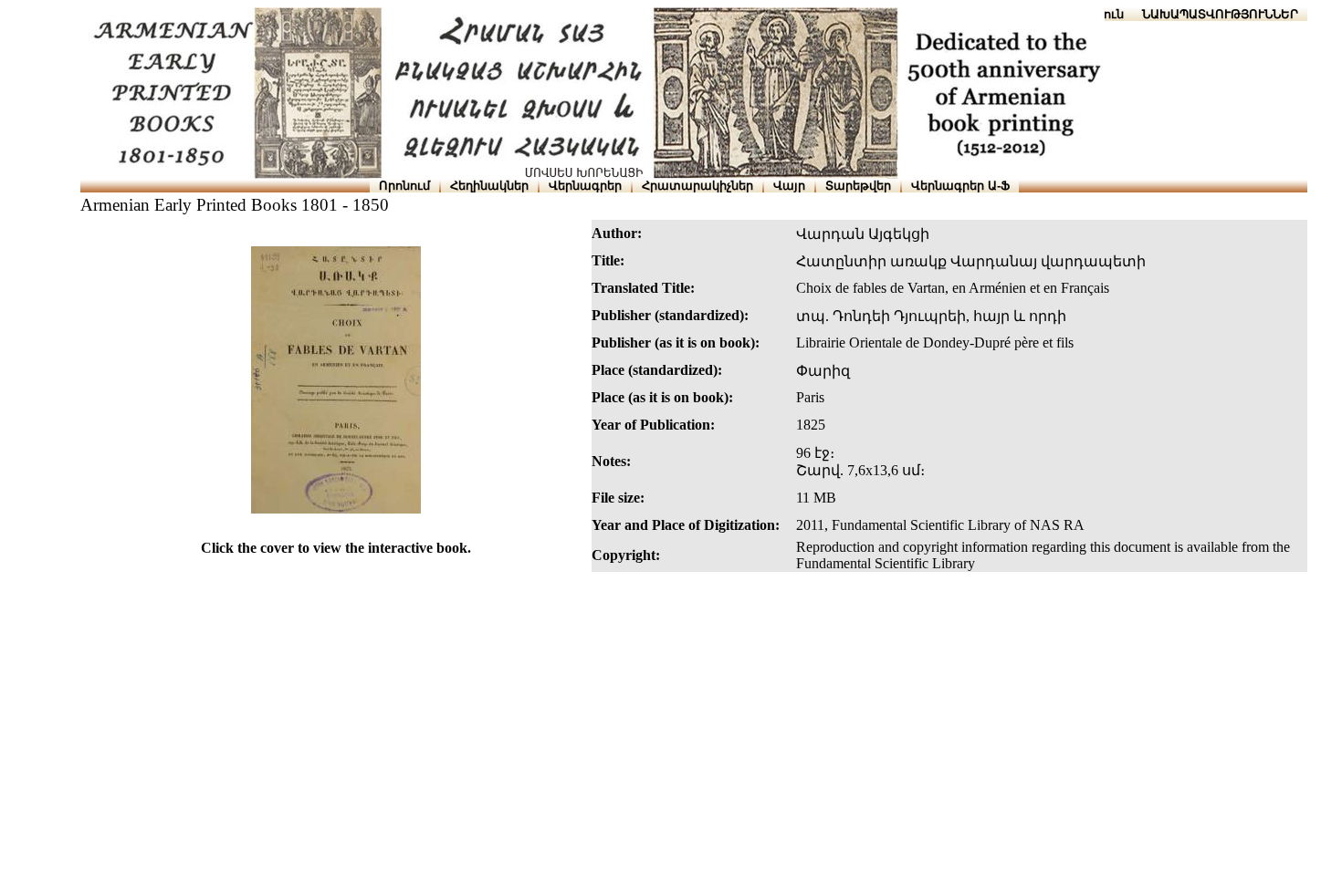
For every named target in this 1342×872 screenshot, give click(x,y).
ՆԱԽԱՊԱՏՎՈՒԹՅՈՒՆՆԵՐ (1220, 14)
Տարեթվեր (858, 185)
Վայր (789, 185)
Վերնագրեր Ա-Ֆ (960, 185)
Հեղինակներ (489, 185)
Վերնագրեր (585, 185)
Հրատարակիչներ (697, 185)
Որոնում (404, 185)
